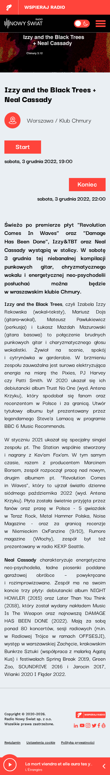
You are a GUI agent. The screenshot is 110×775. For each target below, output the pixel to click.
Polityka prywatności (77, 743)
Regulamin (12, 743)
